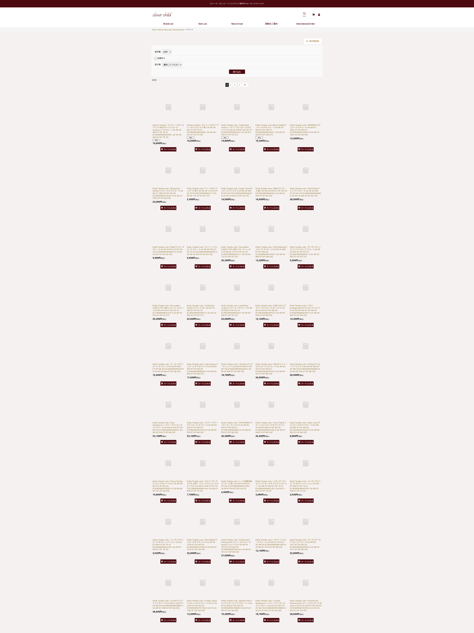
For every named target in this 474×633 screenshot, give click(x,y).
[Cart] (313, 14)
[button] (304, 14)
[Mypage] (319, 14)
